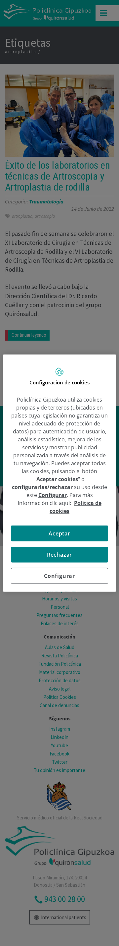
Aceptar (59, 533)
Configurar (59, 576)
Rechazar (59, 554)
